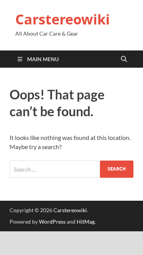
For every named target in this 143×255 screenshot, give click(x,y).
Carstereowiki (62, 19)
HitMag (86, 221)
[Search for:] (71, 169)
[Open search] (124, 59)
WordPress (52, 221)
